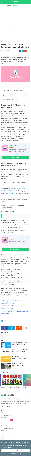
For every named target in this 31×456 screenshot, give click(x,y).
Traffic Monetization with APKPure (9, 433)
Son (2, 340)
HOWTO (15, 5)
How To (8, 41)
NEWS (2, 5)
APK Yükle (3, 413)
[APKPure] (15, 2)
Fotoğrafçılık (5, 154)
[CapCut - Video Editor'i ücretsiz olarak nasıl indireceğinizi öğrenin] (6, 352)
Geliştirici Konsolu (5, 425)
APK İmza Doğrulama (6, 415)
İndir (16, 157)
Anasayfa (3, 41)
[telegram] (2, 406)
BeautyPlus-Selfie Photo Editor (18, 145)
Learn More (13, 447)
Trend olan (5, 372)
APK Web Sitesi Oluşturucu (7, 428)
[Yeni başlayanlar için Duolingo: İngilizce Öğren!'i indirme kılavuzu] (6, 345)
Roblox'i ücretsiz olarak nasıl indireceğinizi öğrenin (11, 388)
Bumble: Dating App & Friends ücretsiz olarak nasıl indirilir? (20, 357)
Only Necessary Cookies (15, 453)
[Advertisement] (15, 23)
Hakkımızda (4, 438)
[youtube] (10, 406)
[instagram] (5, 406)
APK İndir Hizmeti (5, 417)
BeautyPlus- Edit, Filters (11, 193)
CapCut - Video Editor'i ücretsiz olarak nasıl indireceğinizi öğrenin (20, 350)
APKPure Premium (5, 420)
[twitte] (7, 406)
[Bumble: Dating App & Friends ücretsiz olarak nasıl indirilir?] (6, 359)
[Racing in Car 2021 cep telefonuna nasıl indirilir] (6, 366)
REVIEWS (8, 5)
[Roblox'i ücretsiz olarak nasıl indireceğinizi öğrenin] (11, 380)
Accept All (15, 450)
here (12, 232)
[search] (29, 2)
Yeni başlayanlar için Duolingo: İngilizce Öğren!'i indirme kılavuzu (20, 343)
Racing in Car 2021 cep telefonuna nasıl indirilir (18, 364)
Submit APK (4, 430)
